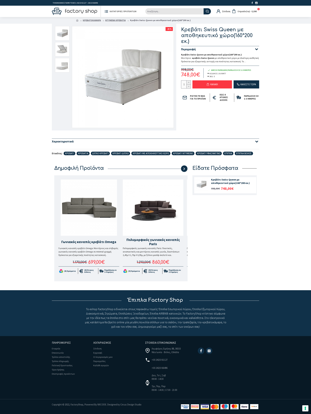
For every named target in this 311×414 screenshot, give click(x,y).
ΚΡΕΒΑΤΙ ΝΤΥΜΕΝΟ (183, 153)
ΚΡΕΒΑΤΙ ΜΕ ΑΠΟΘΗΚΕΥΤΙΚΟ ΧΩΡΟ (151, 153)
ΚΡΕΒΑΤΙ (69, 153)
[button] (170, 168)
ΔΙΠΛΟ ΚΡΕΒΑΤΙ (100, 153)
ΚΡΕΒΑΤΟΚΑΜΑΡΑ (92, 20)
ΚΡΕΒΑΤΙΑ (83, 153)
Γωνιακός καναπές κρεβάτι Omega (88, 242)
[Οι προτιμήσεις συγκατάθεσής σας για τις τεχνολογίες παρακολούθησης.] (305, 408)
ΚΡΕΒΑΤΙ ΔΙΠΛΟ (120, 153)
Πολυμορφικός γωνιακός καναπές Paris (153, 242)
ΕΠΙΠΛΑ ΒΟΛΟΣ (244, 153)
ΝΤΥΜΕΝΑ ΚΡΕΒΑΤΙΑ (115, 20)
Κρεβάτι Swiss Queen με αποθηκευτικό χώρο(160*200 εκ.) (230, 181)
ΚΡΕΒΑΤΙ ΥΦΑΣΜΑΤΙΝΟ (208, 153)
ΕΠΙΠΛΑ (228, 153)
